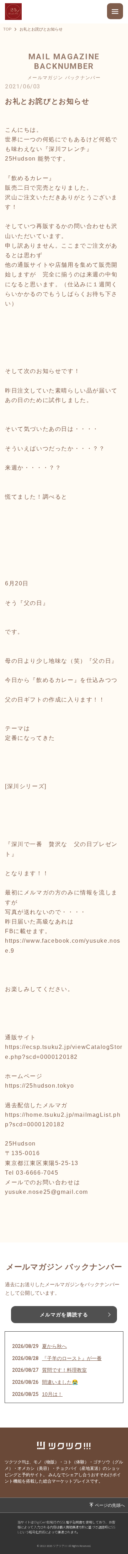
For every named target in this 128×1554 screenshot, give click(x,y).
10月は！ (52, 1394)
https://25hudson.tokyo (39, 1086)
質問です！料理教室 (64, 1370)
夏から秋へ (54, 1346)
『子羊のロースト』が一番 (72, 1358)
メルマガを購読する (64, 1314)
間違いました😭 (60, 1382)
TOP (7, 29)
